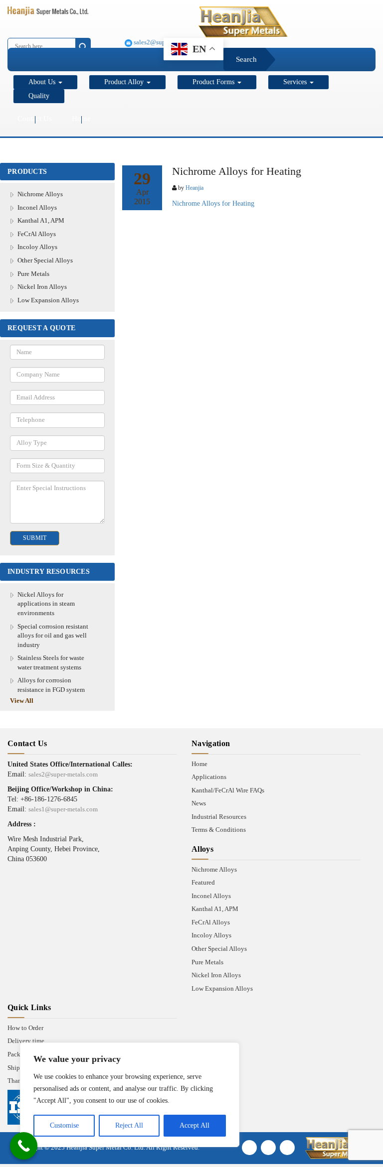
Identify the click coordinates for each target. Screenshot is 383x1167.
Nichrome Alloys (40, 194)
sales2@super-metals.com (63, 774)
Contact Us (34, 119)
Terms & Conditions (219, 829)
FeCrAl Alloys (36, 234)
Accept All (194, 1125)
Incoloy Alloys (37, 247)
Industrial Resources (219, 816)
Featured (203, 882)
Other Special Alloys (45, 260)
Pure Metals (33, 273)
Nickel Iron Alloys (42, 286)
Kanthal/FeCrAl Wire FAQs (228, 790)
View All (21, 700)
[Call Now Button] (23, 1146)
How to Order (25, 1028)
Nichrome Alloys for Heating (213, 203)
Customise (64, 1125)
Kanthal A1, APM (40, 220)
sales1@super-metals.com (63, 809)
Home (81, 119)
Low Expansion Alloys (48, 300)
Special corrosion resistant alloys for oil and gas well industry (52, 635)
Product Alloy (125, 82)
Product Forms (214, 82)
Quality (38, 96)
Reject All (129, 1125)
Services (296, 82)
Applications (209, 776)
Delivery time (25, 1040)
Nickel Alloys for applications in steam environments (46, 604)
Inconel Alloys (37, 207)
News (199, 803)
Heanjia (194, 187)
